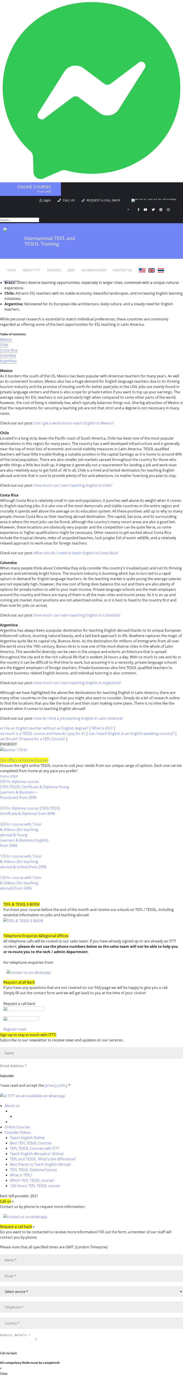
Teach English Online (27, 1137)
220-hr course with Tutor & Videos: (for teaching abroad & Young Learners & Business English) (24, 835)
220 (3, 850)
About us (12, 1105)
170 (3, 872)
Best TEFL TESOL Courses (31, 1143)
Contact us (122, 270)
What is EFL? (102, 728)
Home (11, 270)
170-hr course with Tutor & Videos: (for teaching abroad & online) (23, 861)
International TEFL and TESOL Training (49, 241)
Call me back (8, 1353)
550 (3, 802)
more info (8, 776)
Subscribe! (7, 1076)
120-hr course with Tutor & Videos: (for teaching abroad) (21, 883)
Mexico (6, 339)
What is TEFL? (21, 1175)
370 (3, 818)
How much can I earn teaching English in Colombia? (77, 615)
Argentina (8, 360)
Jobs (71, 270)
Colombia (8, 355)
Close (3, 1373)
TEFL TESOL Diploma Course (33, 1169)
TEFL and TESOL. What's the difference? (43, 1159)
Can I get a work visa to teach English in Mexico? (74, 423)
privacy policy (56, 1085)
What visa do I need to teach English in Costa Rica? (76, 552)
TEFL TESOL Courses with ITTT (34, 1148)
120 (3, 893)
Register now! (14, 1029)
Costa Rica (8, 350)
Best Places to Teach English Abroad (40, 1164)
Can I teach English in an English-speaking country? (131, 733)
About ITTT (31, 270)
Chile (4, 344)
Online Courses (34, 187)
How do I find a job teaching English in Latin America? (78, 718)
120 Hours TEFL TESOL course (35, 1185)
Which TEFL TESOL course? (32, 1180)
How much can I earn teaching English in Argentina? (77, 682)
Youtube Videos (17, 1132)
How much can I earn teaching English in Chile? (73, 485)
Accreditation (94, 270)
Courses (54, 270)
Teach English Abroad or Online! (37, 1153)
